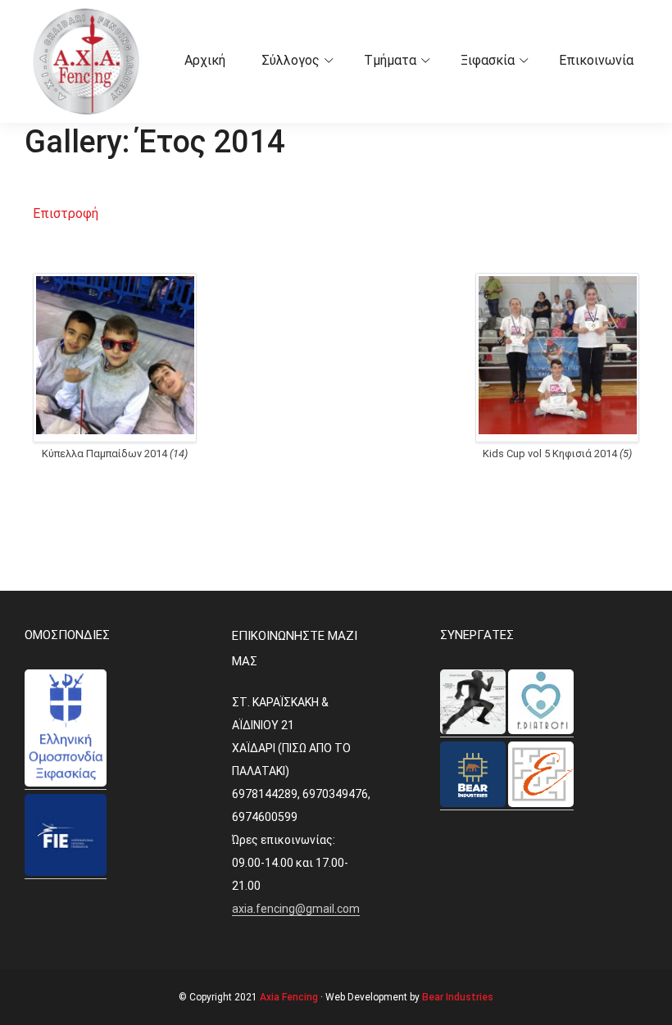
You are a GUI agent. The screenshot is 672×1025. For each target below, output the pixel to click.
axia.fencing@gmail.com (296, 908)
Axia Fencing (289, 997)
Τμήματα (390, 60)
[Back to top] (655, 1008)
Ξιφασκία (488, 60)
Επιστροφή (65, 213)
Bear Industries (457, 997)
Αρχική (204, 60)
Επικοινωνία (596, 60)
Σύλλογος (290, 60)
